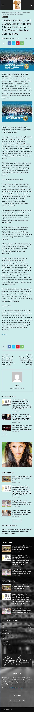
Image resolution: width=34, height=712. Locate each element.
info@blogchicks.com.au (16, 688)
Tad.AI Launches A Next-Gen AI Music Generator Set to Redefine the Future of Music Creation (8, 360)
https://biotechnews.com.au (17, 388)
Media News (9, 12)
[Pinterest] (17, 43)
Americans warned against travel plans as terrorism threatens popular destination (22, 478)
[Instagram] (15, 700)
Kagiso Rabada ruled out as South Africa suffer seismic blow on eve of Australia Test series (22, 502)
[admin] (3, 38)
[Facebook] (9, 43)
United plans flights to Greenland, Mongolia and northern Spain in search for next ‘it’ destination (25, 360)
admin (7, 38)
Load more (16, 520)
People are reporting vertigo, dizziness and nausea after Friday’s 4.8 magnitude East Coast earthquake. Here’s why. (17, 531)
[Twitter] (13, 43)
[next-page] (6, 435)
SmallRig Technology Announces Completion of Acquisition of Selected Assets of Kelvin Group (22, 427)
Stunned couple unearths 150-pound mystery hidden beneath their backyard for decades (21, 512)
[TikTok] (19, 700)
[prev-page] (3, 435)
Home (3, 12)
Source (4, 334)
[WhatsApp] (22, 43)
